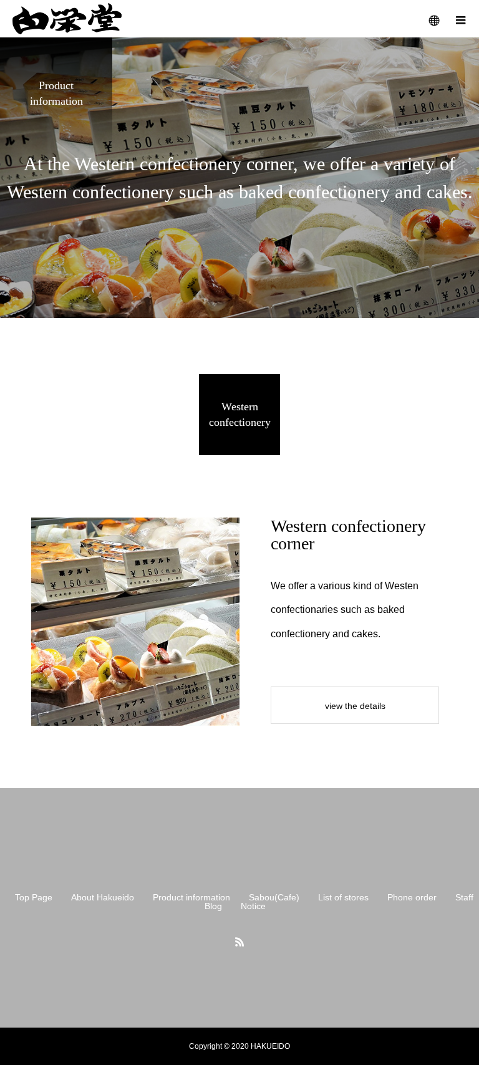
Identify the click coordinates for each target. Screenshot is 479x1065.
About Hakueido (102, 897)
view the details (355, 706)
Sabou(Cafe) (274, 897)
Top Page (33, 897)
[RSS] (239, 941)
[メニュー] (460, 18)
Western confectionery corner (348, 534)
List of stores (343, 897)
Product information (191, 897)
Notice (253, 906)
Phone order (412, 897)
